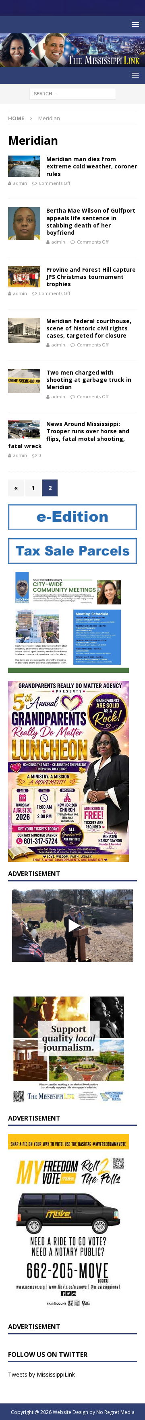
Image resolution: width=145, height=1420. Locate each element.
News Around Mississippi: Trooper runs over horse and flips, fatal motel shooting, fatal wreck (68, 435)
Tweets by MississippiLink (41, 1374)
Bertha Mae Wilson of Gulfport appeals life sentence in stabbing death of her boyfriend (90, 221)
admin (20, 183)
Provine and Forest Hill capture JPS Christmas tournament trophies (91, 277)
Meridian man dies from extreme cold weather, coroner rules (91, 166)
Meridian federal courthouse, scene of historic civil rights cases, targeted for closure (88, 328)
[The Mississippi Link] (72, 62)
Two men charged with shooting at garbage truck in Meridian (88, 380)
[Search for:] (72, 93)
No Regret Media (115, 1412)
